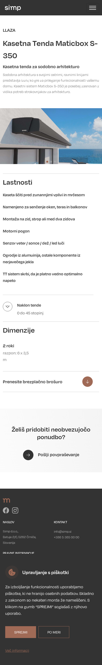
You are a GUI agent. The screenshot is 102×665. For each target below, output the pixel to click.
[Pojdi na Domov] (12, 7)
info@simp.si (62, 531)
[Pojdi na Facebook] (6, 511)
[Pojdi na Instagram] (15, 511)
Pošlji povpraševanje (58, 454)
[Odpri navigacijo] (92, 8)
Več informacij (17, 650)
